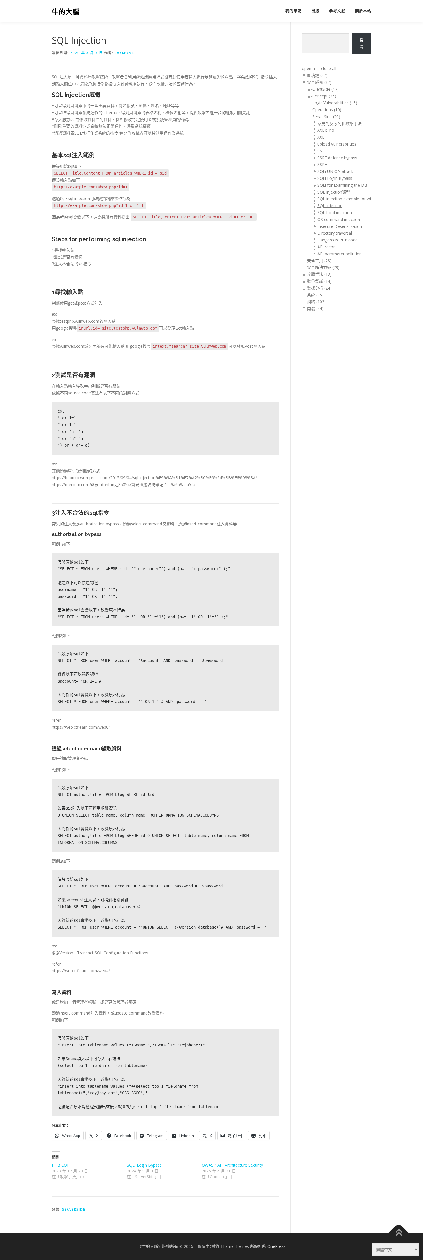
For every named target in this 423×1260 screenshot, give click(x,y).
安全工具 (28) (319, 260)
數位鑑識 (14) (319, 281)
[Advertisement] (325, 410)
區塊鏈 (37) (317, 75)
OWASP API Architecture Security (232, 1165)
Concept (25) (324, 96)
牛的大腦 (65, 12)
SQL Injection (329, 205)
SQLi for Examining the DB (342, 185)
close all (328, 68)
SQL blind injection (334, 212)
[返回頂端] (398, 1233)
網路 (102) (316, 301)
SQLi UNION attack (335, 171)
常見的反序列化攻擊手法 (339, 123)
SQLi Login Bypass (144, 1165)
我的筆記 (293, 11)
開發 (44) (315, 308)
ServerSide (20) (326, 116)
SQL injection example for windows (350, 198)
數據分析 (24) (319, 288)
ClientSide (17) (325, 89)
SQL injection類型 (333, 192)
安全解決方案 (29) (323, 267)
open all (309, 68)
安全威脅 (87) (319, 82)
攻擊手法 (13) (319, 274)
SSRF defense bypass (337, 157)
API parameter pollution (339, 253)
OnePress (276, 1246)
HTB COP (61, 1165)
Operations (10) (326, 109)
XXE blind (325, 130)
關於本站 (363, 11)
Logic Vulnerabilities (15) (334, 102)
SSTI (321, 151)
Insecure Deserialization (339, 226)
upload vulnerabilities (336, 144)
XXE (320, 137)
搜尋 (362, 43)
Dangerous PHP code (337, 240)
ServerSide (73, 1209)
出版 (315, 11)
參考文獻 (337, 11)
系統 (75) (315, 295)
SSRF (322, 164)
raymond (125, 52)
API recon (326, 247)
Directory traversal (334, 233)
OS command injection (338, 219)
